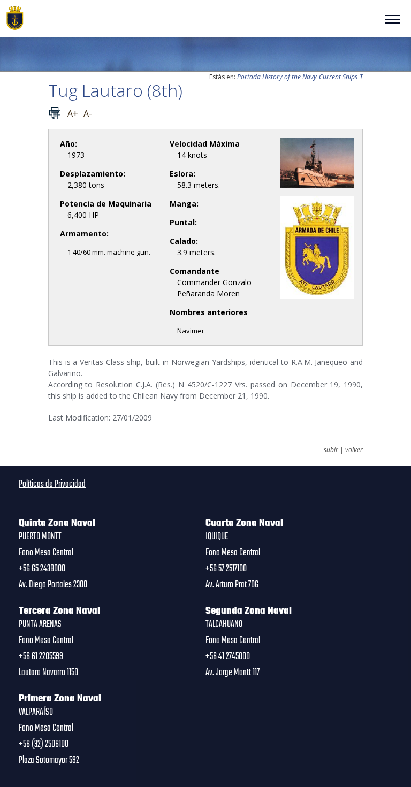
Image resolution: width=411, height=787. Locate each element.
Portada (249, 76)
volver (354, 450)
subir (331, 450)
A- (87, 113)
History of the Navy (289, 76)
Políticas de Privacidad (52, 484)
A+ (72, 113)
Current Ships (338, 76)
